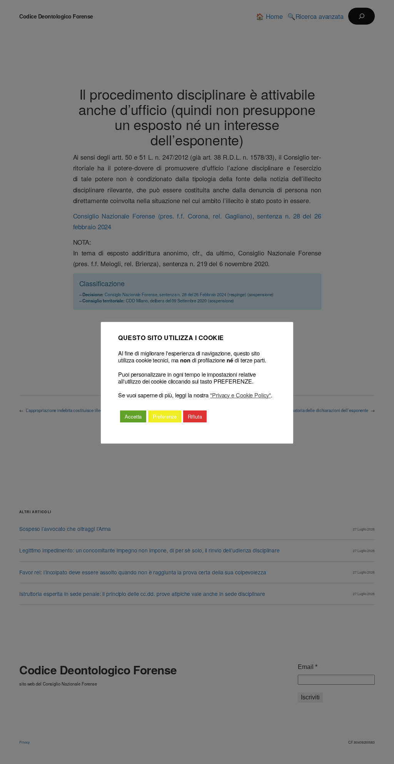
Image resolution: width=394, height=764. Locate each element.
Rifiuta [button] (195, 416)
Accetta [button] (133, 416)
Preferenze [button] (165, 416)
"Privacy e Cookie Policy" (240, 395)
